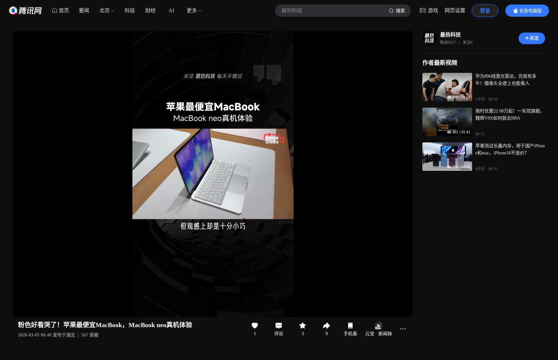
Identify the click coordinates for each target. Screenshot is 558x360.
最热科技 (450, 34)
